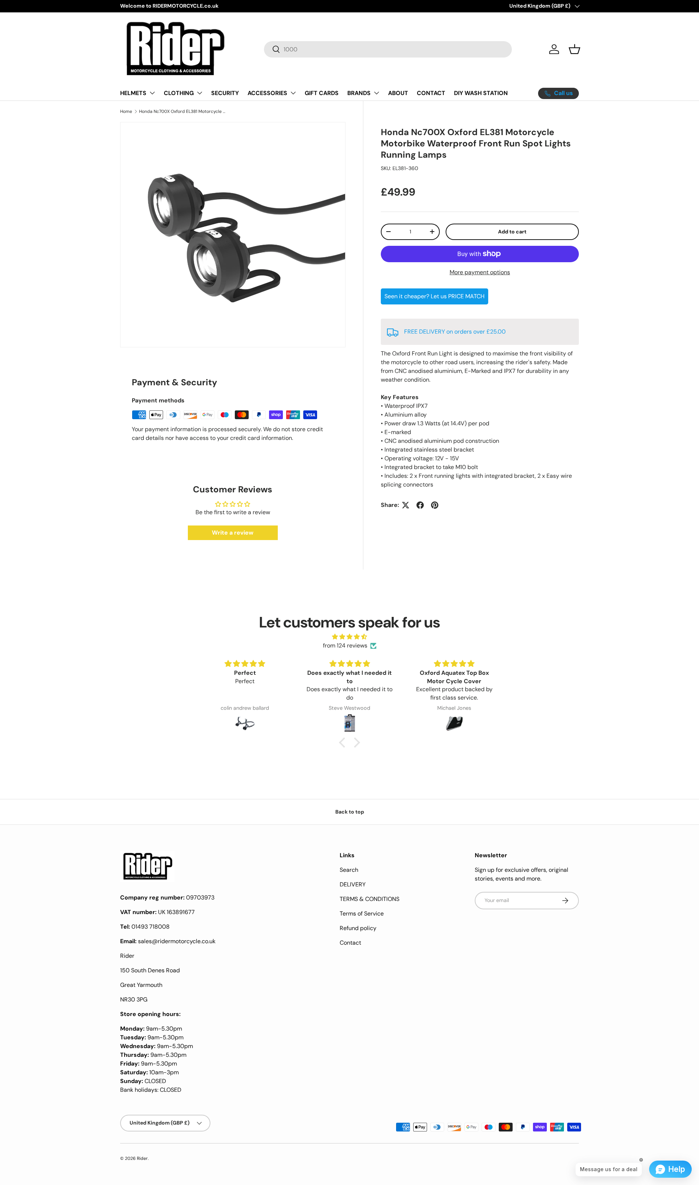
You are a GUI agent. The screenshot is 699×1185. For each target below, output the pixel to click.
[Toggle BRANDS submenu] (376, 92)
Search (349, 870)
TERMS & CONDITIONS (369, 899)
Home (126, 111)
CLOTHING (179, 93)
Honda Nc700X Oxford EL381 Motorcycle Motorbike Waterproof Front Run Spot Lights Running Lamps (182, 111)
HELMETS (133, 93)
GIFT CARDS (322, 93)
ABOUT (398, 93)
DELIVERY (353, 884)
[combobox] (388, 49)
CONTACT (431, 93)
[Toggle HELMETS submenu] (152, 92)
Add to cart (512, 231)
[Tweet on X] (405, 505)
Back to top (349, 811)
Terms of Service (362, 913)
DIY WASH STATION (481, 93)
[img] (349, 636)
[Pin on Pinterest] (434, 505)
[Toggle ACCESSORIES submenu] (293, 92)
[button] (574, 49)
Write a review (232, 532)
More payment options (480, 272)
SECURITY (225, 93)
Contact (350, 942)
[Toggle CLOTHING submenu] (199, 92)
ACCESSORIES (267, 93)
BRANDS (359, 93)
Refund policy (358, 928)
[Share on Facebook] (420, 505)
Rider (142, 1158)
